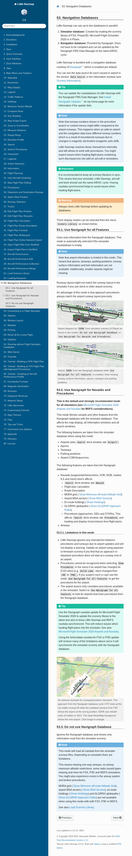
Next (116, 817)
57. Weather (10, 325)
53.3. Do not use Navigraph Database (20, 304)
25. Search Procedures (15, 149)
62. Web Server (12, 352)
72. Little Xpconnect (14, 405)
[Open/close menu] (2, 282)
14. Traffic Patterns (13, 97)
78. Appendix (10, 434)
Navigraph (76, 67)
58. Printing (9, 330)
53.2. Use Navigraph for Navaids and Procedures (22, 297)
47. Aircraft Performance (16, 254)
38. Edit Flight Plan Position (18, 211)
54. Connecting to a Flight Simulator (22, 311)
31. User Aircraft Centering (17, 178)
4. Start (7, 49)
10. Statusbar (10, 77)
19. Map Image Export (15, 120)
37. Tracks (9, 206)
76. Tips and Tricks (13, 424)
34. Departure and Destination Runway (23, 192)
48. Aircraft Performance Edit (18, 259)
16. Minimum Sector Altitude (18, 106)
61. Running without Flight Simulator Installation (22, 345)
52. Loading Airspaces (15, 278)
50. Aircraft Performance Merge (20, 268)
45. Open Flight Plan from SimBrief (21, 244)
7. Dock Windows (12, 63)
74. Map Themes (12, 415)
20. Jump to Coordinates (16, 125)
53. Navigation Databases (18, 283)
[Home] (58, 6)
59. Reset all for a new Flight (18, 334)
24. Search (9, 144)
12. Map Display (12, 87)
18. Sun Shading (12, 116)
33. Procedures (11, 187)
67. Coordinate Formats (16, 381)
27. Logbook (10, 159)
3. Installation (10, 44)
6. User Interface (12, 58)
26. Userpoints (11, 154)
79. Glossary (10, 438)
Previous (66, 817)
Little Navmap (25, 4)
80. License (9, 443)
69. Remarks (10, 391)
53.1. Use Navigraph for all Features (19, 289)
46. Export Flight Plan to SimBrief (20, 249)
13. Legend (9, 92)
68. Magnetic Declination (16, 386)
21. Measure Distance (15, 130)
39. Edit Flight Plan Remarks (18, 216)
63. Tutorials (10, 356)
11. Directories (11, 82)
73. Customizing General (16, 410)
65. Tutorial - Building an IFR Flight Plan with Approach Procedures (24, 367)
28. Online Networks (14, 163)
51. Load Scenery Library (16, 273)
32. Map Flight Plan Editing (17, 182)
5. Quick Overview (13, 54)
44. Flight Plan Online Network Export (23, 240)
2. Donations (10, 39)
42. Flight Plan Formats (16, 230)
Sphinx (97, 844)
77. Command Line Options (18, 429)
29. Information (11, 168)
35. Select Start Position (16, 197)
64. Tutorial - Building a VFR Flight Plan (24, 361)
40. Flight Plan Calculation (17, 221)
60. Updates (10, 339)
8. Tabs (7, 68)
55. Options (9, 315)
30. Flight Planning (13, 173)
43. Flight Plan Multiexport (17, 235)
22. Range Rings (12, 135)
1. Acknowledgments (14, 35)
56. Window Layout (13, 320)
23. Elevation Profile (14, 139)
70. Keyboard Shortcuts (16, 396)
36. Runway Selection (15, 202)
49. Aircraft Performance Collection (21, 263)
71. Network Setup (13, 400)
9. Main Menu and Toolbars (18, 73)
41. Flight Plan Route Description (20, 225)
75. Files (8, 419)
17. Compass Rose (13, 111)
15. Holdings (10, 101)
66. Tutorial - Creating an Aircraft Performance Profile (20, 375)
